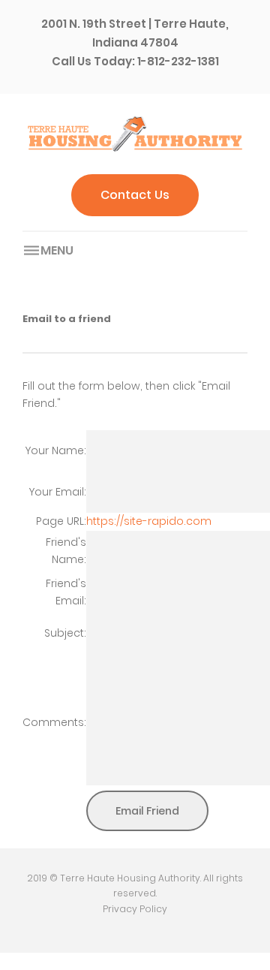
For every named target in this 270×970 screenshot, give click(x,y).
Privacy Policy (135, 908)
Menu (57, 250)
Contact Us (135, 194)
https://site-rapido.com (149, 521)
